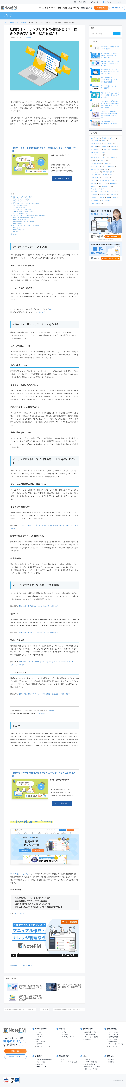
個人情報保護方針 (89, 1064)
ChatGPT (106, 163)
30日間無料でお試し (90, 1032)
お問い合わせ (94, 2)
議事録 (114, 149)
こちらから (41, 312)
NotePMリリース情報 (67, 1037)
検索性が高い (18, 223)
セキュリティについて (43, 1046)
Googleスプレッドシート (98, 192)
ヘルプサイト (65, 1032)
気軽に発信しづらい (20, 207)
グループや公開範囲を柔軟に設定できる (26, 217)
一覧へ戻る (44, 1009)
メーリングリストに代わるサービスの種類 (26, 226)
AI (91, 160)
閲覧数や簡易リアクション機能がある (25, 221)
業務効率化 (111, 166)
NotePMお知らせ (95, 203)
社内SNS (112, 158)
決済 (111, 175)
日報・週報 (94, 146)
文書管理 (106, 149)
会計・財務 (104, 175)
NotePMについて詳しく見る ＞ (21, 965)
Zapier (108, 197)
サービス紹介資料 (89, 1034)
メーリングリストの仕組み (22, 199)
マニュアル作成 (108, 143)
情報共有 (28, 37)
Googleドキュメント (96, 189)
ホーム (41, 8)
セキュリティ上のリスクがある (23, 209)
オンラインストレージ (97, 155)
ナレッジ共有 (94, 140)
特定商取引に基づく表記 (92, 1066)
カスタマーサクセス (96, 169)
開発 (97, 160)
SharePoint (113, 194)
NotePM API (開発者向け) (44, 1059)
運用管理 (93, 183)
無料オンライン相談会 (80, 2)
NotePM (51, 309)
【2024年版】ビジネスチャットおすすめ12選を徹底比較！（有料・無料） (44, 694)
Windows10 (103, 194)
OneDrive (93, 197)
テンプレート (94, 138)
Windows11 (94, 194)
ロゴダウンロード (114, 1046)
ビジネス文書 (94, 200)
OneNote (101, 197)
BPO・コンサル (95, 177)
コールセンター (95, 172)
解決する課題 (41, 1041)
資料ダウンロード (117, 8)
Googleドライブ (106, 186)
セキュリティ (105, 177)
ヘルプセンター (108, 2)
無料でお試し (101, 8)
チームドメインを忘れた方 (69, 1062)
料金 (46, 8)
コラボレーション (96, 143)
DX (104, 166)
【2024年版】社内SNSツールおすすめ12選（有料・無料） (39, 606)
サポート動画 (112, 1041)
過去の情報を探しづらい (21, 213)
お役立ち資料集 (113, 1037)
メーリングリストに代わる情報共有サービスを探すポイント (31, 215)
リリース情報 (105, 200)
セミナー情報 (112, 1039)
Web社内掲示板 (19, 230)
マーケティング (95, 166)
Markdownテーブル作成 (115, 1044)
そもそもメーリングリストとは (22, 197)
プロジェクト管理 (96, 163)
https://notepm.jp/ (20, 913)
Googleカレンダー (112, 192)
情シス (114, 180)
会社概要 (111, 1059)
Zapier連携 (40, 1064)
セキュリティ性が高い (21, 219)
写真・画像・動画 (107, 172)
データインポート (42, 1066)
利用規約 (87, 1059)
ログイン (121, 2)
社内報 (103, 140)
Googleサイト (95, 186)
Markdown (113, 183)
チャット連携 (41, 1062)
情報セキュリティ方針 (91, 1069)
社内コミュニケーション (97, 152)
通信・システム (103, 183)
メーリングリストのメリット (23, 201)
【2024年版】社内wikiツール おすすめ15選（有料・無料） (39, 632)
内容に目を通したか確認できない (24, 211)
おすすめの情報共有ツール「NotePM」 (31, 821)
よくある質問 (65, 1034)
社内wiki (17, 228)
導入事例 (76, 8)
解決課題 (67, 8)
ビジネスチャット (20, 232)
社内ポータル (104, 146)
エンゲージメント (104, 180)
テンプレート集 (113, 1034)
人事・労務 (94, 180)
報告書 (114, 197)
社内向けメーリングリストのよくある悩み (26, 203)
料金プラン (40, 1034)
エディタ (103, 160)
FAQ (106, 169)
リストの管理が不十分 (21, 205)
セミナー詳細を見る (62, 178)
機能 (59, 8)
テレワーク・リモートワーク (99, 158)
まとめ (15, 234)
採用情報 (111, 1062)
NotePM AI (53, 8)
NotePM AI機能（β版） (91, 1062)
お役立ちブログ (113, 1032)
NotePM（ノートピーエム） (20, 874)
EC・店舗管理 (95, 175)
